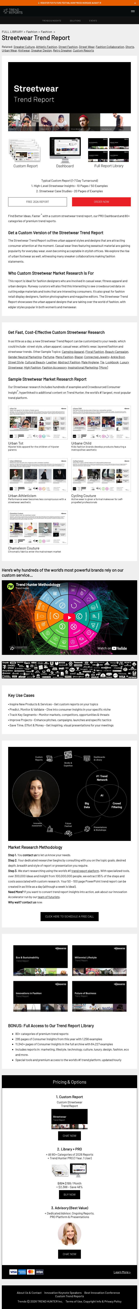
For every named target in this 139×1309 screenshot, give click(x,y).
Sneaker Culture (24, 46)
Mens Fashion (64, 357)
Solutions (75, 20)
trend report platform (85, 870)
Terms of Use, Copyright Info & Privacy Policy (93, 1301)
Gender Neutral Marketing (25, 357)
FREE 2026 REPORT (37, 201)
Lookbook (112, 362)
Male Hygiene (90, 362)
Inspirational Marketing (83, 367)
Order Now (101, 201)
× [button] (135, 3)
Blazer (79, 357)
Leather (51, 362)
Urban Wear (9, 50)
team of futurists (49, 897)
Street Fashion (68, 46)
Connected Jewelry (96, 357)
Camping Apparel (73, 351)
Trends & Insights (51, 20)
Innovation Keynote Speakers (63, 1292)
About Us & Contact (29, 1292)
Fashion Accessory (54, 367)
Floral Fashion (94, 351)
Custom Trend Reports (69, 1296)
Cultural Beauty (35, 362)
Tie (102, 362)
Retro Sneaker (62, 50)
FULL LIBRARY (12, 32)
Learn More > (122, 1272)
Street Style (16, 362)
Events (93, 20)
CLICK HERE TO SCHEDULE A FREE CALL (69, 916)
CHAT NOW (69, 1135)
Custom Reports (83, 50)
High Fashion (32, 367)
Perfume (48, 357)
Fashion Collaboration (110, 46)
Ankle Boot (118, 357)
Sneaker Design (41, 50)
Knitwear (24, 50)
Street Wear (86, 46)
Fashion (31, 32)
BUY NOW (69, 1194)
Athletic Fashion (46, 46)
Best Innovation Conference (102, 1292)
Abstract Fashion (69, 362)
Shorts (129, 46)
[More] (103, 367)
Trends (22, 1301)
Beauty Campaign (116, 351)
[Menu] (133, 11)
